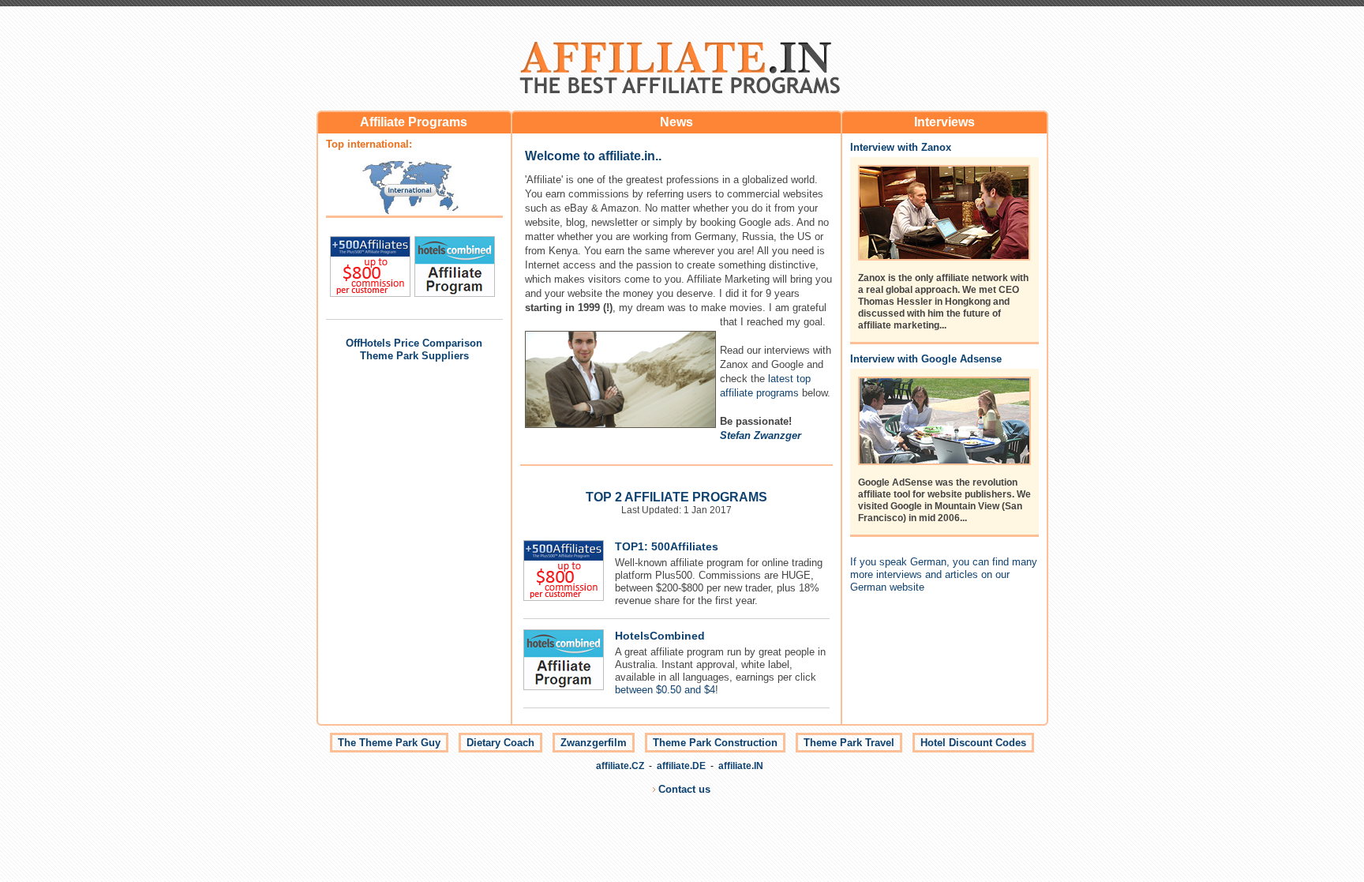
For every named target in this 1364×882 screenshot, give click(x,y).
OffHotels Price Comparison (414, 343)
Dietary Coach (500, 743)
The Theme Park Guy (389, 743)
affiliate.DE (681, 765)
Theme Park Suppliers (414, 356)
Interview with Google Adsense (926, 359)
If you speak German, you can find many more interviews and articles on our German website (943, 574)
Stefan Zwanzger (760, 435)
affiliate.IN (740, 765)
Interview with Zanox (900, 147)
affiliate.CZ (620, 765)
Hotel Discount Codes (973, 743)
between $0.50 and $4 (665, 690)
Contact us (684, 789)
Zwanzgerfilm (593, 743)
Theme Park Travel (849, 743)
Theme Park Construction (715, 743)
